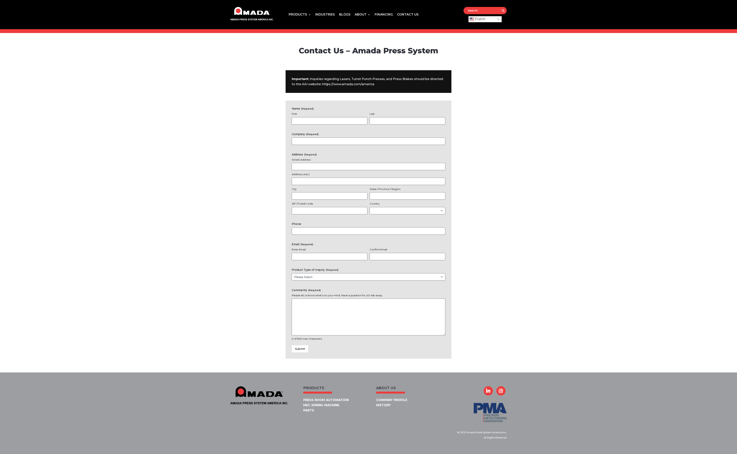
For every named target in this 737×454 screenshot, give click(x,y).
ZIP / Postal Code (302, 203)
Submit (300, 349)
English (479, 19)
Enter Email (299, 249)
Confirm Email (378, 249)
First (294, 113)
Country (375, 203)
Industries (325, 14)
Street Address (301, 159)
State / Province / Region (385, 189)
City (294, 189)
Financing (384, 14)
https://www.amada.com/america (348, 84)
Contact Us (408, 14)
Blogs (344, 14)
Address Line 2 (301, 174)
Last (372, 113)
